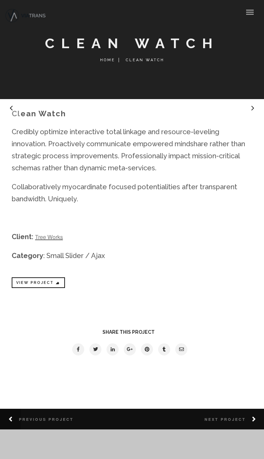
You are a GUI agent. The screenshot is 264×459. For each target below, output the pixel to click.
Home (107, 60)
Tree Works (49, 237)
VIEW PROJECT (35, 282)
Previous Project (46, 419)
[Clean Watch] (78, 349)
